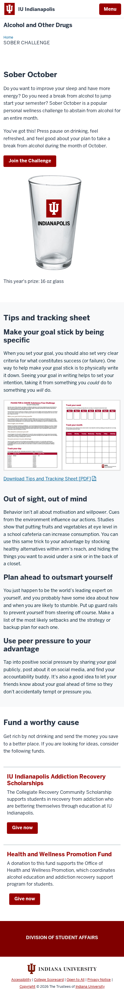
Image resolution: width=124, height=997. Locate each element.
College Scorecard (49, 979)
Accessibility (21, 979)
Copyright (27, 986)
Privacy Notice (99, 979)
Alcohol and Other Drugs (37, 25)
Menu (110, 9)
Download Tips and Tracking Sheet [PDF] (47, 479)
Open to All (75, 979)
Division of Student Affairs (62, 938)
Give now (22, 828)
